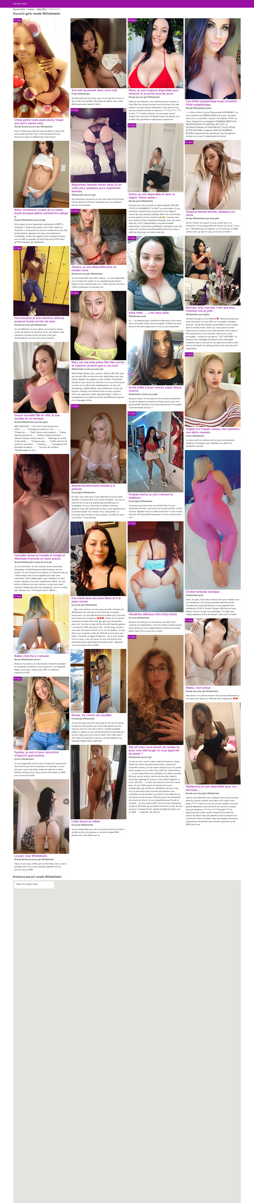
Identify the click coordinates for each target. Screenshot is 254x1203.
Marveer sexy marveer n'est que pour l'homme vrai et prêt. (210, 309)
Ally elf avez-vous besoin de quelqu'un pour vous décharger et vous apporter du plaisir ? (154, 750)
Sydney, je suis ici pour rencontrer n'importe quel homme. (36, 754)
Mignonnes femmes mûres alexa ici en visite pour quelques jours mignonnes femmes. (96, 188)
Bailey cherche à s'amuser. (32, 656)
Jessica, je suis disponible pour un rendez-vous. (94, 268)
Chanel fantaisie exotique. (203, 591)
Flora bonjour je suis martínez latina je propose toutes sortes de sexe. (39, 319)
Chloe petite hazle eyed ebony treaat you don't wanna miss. (38, 121)
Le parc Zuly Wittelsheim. (31, 856)
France (31, 9)
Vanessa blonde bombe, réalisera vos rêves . (210, 213)
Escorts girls (19, 9)
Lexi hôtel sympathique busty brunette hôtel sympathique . (211, 103)
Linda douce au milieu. (86, 821)
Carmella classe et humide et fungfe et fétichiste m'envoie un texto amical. (39, 557)
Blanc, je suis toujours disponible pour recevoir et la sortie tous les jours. (154, 92)
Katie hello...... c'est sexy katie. (149, 312)
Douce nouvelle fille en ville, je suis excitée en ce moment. (37, 417)
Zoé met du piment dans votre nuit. (95, 90)
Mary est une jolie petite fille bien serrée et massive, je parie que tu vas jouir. (98, 364)
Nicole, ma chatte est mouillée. (92, 715)
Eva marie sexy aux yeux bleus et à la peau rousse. (96, 599)
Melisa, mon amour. (198, 687)
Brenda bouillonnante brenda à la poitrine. (93, 487)
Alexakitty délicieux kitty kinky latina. (153, 614)
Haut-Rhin (42, 9)
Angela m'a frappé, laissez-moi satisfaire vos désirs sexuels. (212, 430)
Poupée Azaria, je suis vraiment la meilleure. (151, 496)
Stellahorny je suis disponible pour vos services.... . (211, 788)
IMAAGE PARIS (20, 4)
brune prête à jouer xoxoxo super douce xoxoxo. (155, 389)
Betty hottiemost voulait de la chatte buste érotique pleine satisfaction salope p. (41, 213)
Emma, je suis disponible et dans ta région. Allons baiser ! (152, 196)
